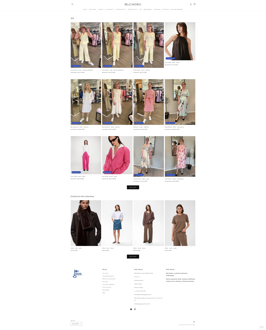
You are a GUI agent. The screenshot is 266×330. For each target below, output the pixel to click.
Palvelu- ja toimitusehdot (108, 278)
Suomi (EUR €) (75, 323)
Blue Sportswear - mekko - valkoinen (79, 127)
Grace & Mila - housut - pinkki (78, 176)
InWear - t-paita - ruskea (171, 248)
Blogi (103, 292)
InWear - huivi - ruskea (76, 248)
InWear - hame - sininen (108, 248)
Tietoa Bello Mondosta (108, 276)
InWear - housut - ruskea (139, 248)
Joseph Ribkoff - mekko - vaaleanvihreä (174, 127)
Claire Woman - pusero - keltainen (141, 70)
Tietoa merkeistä (106, 287)
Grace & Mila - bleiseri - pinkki (109, 176)
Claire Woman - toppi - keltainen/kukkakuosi (113, 70)
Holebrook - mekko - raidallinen (141, 127)
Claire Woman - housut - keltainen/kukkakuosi (82, 70)
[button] (72, 4)
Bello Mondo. (184, 324)
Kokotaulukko (105, 290)
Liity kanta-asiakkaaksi (108, 284)
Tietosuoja (105, 281)
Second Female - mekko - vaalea (141, 179)
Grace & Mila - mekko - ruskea (172, 62)
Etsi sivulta (105, 273)
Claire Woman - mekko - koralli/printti (174, 179)
